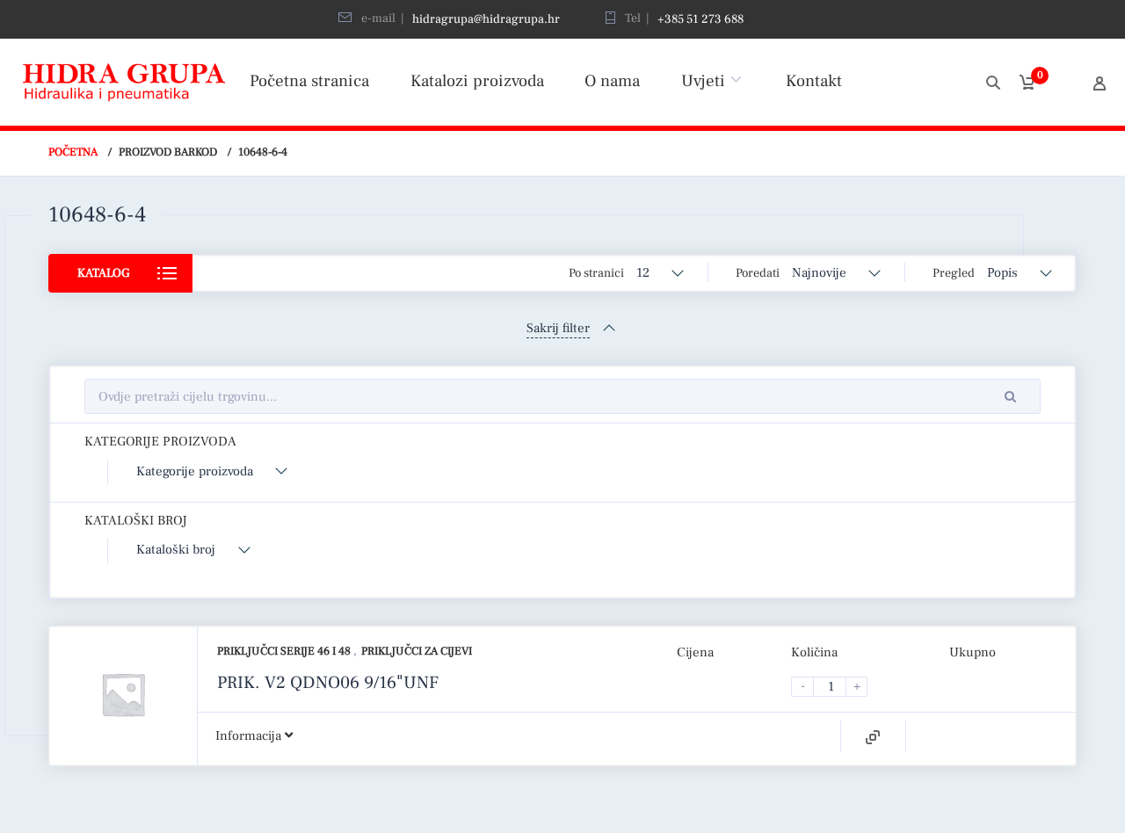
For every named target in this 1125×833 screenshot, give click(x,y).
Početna (73, 152)
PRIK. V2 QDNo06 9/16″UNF (328, 682)
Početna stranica (309, 80)
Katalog (103, 273)
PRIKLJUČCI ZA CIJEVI (416, 651)
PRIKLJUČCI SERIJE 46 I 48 (285, 651)
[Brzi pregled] (873, 737)
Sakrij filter (558, 328)
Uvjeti (703, 80)
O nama (612, 80)
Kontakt (814, 80)
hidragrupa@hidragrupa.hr (486, 19)
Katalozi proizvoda (477, 80)
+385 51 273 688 (700, 19)
